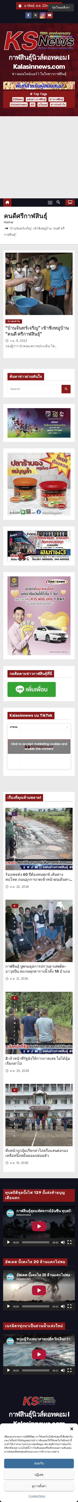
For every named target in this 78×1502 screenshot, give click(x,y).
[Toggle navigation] (50, 202)
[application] (39, 1226)
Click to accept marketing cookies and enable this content (39, 746)
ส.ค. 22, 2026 (19, 887)
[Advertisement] (39, 157)
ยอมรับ (39, 1463)
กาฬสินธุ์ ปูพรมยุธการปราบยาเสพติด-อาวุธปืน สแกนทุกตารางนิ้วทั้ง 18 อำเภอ (37, 969)
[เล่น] (8, 1242)
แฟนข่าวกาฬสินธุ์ (36, 99)
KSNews (18, 99)
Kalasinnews (19, 104)
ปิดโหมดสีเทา (61, 7)
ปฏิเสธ (39, 1474)
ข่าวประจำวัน (58, 104)
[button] (72, 1429)
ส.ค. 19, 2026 (19, 1163)
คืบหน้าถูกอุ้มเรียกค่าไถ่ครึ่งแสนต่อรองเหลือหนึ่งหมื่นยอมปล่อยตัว (36, 1153)
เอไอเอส (42, 104)
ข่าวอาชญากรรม (15, 998)
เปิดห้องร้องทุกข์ (14, 814)
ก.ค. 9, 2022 (18, 341)
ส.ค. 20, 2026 (19, 1071)
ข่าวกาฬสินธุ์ (56, 99)
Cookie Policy (37, 1496)
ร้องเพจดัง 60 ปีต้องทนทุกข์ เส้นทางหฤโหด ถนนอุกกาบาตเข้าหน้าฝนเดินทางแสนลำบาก (38, 879)
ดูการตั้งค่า (39, 1486)
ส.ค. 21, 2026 (19, 979)
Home (8, 222)
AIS (33, 104)
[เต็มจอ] (69, 1242)
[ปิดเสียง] (63, 1242)
